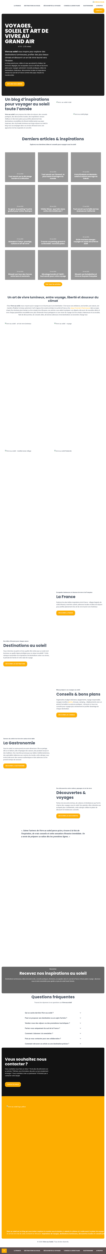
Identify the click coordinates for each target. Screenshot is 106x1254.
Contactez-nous (13, 1084)
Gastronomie (88, 6)
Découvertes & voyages (52, 6)
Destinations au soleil (32, 6)
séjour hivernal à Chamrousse (80, 308)
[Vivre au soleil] (98, 2)
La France (17, 6)
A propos (99, 6)
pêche (71, 702)
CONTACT (99, 10)
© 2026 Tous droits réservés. (53, 1242)
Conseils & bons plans (72, 6)
